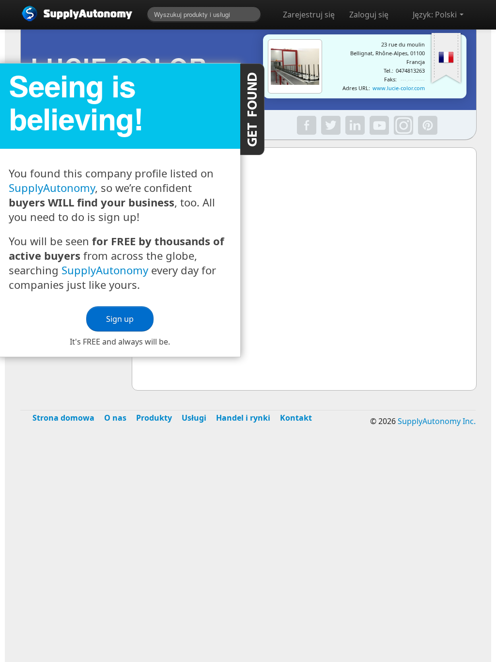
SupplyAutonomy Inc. (437, 421)
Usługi (194, 417)
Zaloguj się (368, 14)
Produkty (154, 417)
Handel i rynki (243, 417)
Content (252, 109)
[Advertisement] (248, 511)
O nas (115, 417)
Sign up (120, 319)
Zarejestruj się (309, 14)
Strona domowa (63, 417)
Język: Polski (436, 14)
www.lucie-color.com (398, 88)
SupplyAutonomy (52, 187)
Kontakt (296, 417)
